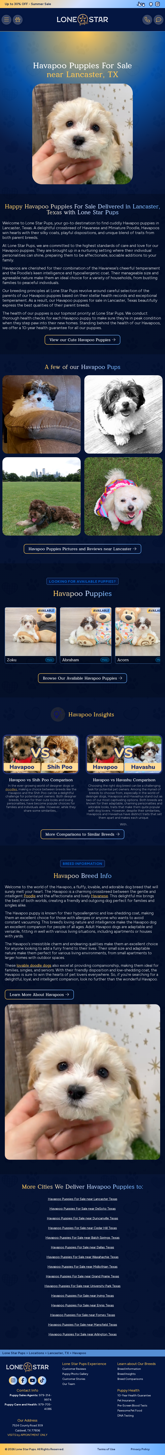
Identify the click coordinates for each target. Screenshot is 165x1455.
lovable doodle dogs (34, 965)
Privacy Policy (140, 1449)
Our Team (68, 1384)
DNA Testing (126, 1415)
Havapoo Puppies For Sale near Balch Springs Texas (82, 1237)
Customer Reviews (74, 1369)
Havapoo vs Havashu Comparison (124, 779)
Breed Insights (127, 1374)
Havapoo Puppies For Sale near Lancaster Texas (82, 1199)
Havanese (99, 896)
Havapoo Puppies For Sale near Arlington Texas (82, 1334)
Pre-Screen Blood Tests (132, 1405)
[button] (150, 4)
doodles (11, 789)
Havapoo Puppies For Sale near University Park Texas (82, 1286)
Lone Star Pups (13, 1353)
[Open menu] (6, 20)
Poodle (30, 896)
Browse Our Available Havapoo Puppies (80, 678)
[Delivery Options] (141, 4)
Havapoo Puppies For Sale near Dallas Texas (82, 1247)
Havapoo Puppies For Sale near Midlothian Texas (82, 1266)
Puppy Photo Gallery (75, 1374)
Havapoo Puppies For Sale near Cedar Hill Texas (82, 1228)
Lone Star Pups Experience (84, 1364)
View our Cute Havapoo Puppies (81, 339)
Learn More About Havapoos (37, 994)
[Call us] (147, 20)
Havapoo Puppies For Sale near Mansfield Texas (82, 1324)
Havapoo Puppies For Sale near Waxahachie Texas (82, 1257)
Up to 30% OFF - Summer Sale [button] (28, 4)
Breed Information (129, 1369)
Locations (36, 1353)
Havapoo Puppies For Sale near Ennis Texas (82, 1305)
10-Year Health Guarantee (134, 1395)
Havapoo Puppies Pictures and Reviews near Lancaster (81, 548)
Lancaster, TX (59, 1353)
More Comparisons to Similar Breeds (79, 834)
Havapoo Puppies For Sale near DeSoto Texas (83, 1208)
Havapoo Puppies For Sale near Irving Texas (82, 1295)
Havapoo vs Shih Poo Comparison (41, 779)
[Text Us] (158, 20)
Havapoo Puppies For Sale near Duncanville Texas (82, 1218)
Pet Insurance (126, 1400)
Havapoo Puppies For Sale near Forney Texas (82, 1315)
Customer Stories (73, 1379)
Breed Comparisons (130, 1379)
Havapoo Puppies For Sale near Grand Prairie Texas (82, 1276)
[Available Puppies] (18, 20)
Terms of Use (106, 1449)
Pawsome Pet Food (130, 1410)
